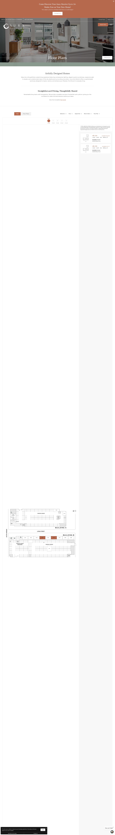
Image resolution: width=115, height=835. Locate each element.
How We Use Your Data (12, 833)
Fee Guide (63, 99)
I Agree (43, 829)
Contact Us (36, 833)
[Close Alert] (113, 1)
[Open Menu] (111, 24)
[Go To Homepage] (14, 26)
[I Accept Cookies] (46, 828)
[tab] (17, 113)
